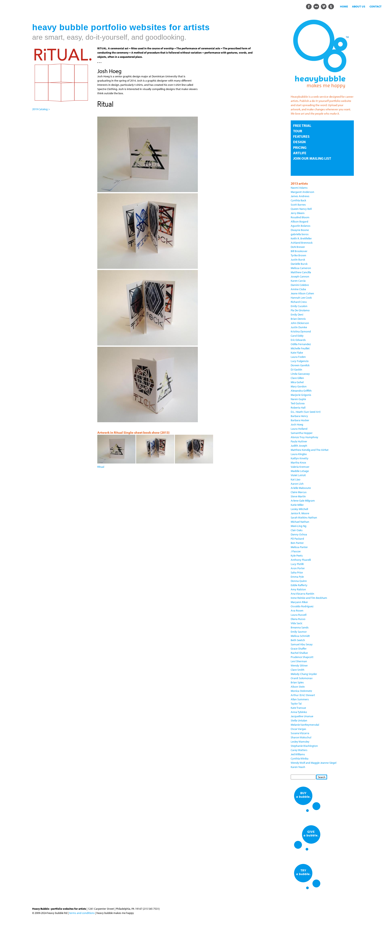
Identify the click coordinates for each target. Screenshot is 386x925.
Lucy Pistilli (297, 564)
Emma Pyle (297, 576)
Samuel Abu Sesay (302, 644)
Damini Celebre (300, 285)
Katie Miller (297, 505)
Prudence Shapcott (302, 657)
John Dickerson (300, 323)
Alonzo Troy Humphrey (304, 437)
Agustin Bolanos (300, 226)
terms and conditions (82, 913)
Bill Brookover (299, 251)
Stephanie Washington (304, 746)
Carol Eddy (297, 335)
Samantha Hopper (302, 433)
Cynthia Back (298, 200)
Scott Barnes (298, 204)
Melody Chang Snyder (304, 674)
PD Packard (297, 538)
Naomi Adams (299, 187)
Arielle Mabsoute (301, 488)
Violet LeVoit (298, 475)
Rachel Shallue (299, 653)
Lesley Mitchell (299, 509)
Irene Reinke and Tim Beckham (309, 598)
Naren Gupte (298, 399)
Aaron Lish (297, 483)
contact (376, 6)
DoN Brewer (298, 247)
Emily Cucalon (299, 306)
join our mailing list (312, 158)
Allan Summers (300, 699)
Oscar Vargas (298, 729)
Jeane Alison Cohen (302, 293)
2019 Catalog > (41, 109)
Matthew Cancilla (301, 272)
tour (297, 131)
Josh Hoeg (297, 424)
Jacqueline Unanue (302, 716)
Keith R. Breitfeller (301, 238)
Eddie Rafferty (299, 585)
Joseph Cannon (300, 276)
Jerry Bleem (298, 213)
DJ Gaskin (296, 369)
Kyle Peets (297, 555)
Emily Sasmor (299, 631)
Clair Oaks (297, 530)
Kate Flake (297, 352)
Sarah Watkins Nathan (304, 517)
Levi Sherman (299, 661)
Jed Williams (298, 754)
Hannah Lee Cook (301, 297)
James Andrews (300, 196)
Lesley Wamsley (300, 741)
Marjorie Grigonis (301, 395)
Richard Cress (299, 302)
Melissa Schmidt (300, 636)
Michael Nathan (300, 522)
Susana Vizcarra (300, 733)
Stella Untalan (299, 720)
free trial (302, 125)
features (301, 136)
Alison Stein (298, 686)
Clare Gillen (297, 378)
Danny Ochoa (299, 534)
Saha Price (297, 572)
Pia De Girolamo (300, 310)
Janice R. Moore (300, 513)
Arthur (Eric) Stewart (303, 695)
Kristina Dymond (301, 331)
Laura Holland (299, 428)
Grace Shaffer (299, 648)
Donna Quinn (299, 581)
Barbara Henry (299, 416)
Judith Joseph (299, 445)
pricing (299, 147)
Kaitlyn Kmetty (299, 458)
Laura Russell (298, 615)
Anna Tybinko (299, 712)
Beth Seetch (298, 640)
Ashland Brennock (302, 242)
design (299, 142)
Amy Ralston (298, 589)
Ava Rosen (297, 610)
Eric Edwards (298, 340)
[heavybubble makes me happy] (321, 91)
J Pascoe (296, 551)
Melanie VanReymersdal (305, 724)
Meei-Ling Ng (298, 526)
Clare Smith (297, 670)
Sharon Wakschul (301, 737)
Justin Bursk (298, 259)
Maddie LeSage (300, 471)
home (344, 6)
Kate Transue (298, 708)
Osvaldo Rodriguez (302, 606)
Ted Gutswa (298, 403)
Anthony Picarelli (301, 560)
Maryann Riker (299, 602)
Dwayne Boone (300, 230)
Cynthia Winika (299, 758)
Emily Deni (297, 314)
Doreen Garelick (300, 365)
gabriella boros (300, 234)
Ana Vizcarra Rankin (302, 593)
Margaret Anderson (302, 192)
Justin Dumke (299, 327)
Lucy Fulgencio (300, 361)
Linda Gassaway (300, 374)
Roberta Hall (298, 407)
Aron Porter (298, 568)
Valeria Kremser (300, 467)
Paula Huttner (299, 441)
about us (358, 6)
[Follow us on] (309, 6)
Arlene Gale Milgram (303, 500)
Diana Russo (298, 619)
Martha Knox (298, 462)
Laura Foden (298, 357)
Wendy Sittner (299, 665)
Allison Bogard (299, 221)
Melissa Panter (299, 547)
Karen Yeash (298, 767)
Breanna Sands (300, 627)
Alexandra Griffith (301, 390)
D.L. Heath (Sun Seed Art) (306, 412)
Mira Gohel (297, 382)
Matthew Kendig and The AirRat (310, 450)
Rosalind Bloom (300, 217)
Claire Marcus (299, 492)
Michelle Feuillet (300, 348)
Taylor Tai (296, 703)
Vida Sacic (296, 623)
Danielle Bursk (299, 264)
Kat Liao (295, 479)
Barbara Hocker (300, 420)
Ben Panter (297, 543)
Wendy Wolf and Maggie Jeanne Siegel (313, 763)
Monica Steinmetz (301, 691)
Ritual (100, 467)
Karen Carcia (298, 280)
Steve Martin (298, 496)
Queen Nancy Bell (301, 209)
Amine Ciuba (298, 289)
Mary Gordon (299, 386)
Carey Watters (299, 750)
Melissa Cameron (301, 268)
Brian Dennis (298, 319)
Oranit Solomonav (302, 678)
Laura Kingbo (299, 454)
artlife (299, 153)
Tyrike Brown (298, 255)
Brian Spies (297, 682)
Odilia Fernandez (301, 344)
